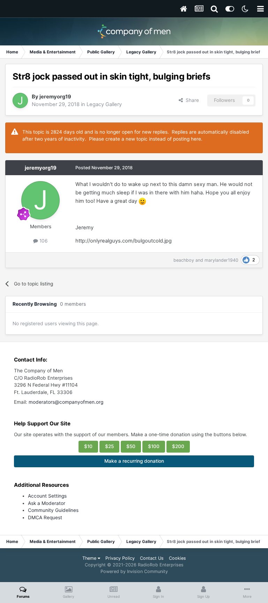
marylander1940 (221, 260)
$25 (109, 446)
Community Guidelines (53, 510)
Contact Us (152, 558)
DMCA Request (45, 517)
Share (191, 100)
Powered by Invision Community (134, 571)
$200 (178, 446)
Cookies (177, 558)
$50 (130, 446)
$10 (88, 446)
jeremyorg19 (55, 97)
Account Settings (47, 496)
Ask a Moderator (46, 503)
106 (43, 241)
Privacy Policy (120, 558)
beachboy (183, 260)
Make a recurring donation (134, 461)
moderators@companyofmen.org (66, 402)
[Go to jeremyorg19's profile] (20, 100)
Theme (90, 558)
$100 (153, 446)
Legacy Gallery (104, 104)
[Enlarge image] (142, 201)
